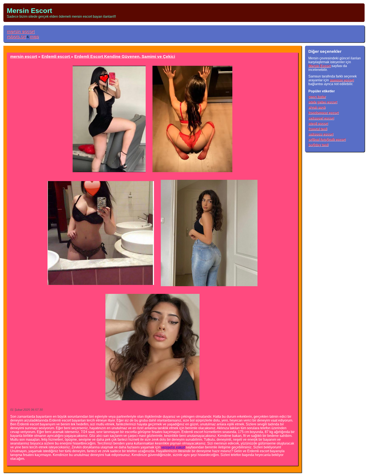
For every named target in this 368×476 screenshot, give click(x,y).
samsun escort (342, 80)
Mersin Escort (29, 10)
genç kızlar (317, 97)
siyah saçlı (316, 107)
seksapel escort (321, 118)
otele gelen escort (322, 102)
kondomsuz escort (323, 112)
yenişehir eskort (173, 447)
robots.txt (16, 36)
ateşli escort (318, 123)
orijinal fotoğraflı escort (327, 139)
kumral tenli (317, 129)
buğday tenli (318, 145)
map (34, 36)
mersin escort (20, 31)
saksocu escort (320, 134)
